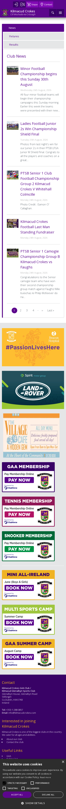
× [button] (63, 762)
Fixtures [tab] (14, 36)
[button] (17, 783)
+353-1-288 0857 (14, 709)
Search (52, 12)
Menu (60, 12)
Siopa (34, 4)
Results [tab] (13, 44)
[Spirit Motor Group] (33, 390)
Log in (16, 4)
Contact (48, 4)
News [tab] (12, 27)
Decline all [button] (48, 794)
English (23, 4)
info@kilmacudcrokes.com (22, 712)
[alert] (33, 784)
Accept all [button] (17, 794)
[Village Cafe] (30, 435)
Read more (45, 777)
